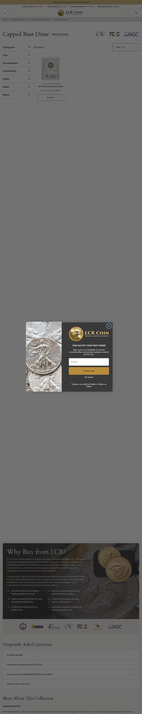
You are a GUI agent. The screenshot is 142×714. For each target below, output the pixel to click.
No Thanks (89, 377)
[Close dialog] (109, 325)
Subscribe (88, 370)
